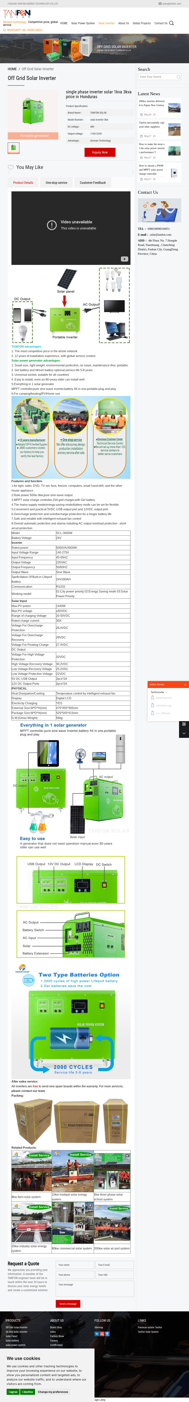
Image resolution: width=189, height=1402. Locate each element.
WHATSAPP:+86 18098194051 (25, 30)
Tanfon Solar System (148, 1331)
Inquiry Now (100, 152)
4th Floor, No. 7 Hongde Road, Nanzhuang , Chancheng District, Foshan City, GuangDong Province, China (158, 247)
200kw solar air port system (112, 1248)
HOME (64, 23)
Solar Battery (12, 1340)
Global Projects (142, 23)
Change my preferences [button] (53, 1391)
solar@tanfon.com (171, 3)
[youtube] (102, 1333)
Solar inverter (107, 23)
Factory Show (57, 1336)
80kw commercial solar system (72, 1248)
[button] (131, 172)
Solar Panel (11, 1336)
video (53, 1331)
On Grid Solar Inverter (16, 1331)
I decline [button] (27, 1391)
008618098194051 (154, 228)
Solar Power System (83, 23)
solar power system (15, 1345)
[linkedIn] (96, 1333)
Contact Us (160, 23)
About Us (123, 23)
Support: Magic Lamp (94, 1399)
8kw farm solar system (26, 1197)
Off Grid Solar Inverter (17, 1327)
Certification (56, 1345)
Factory (54, 1340)
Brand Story (56, 1327)
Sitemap (98, 1327)
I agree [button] (13, 1391)
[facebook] (107, 1333)
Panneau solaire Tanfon (150, 1327)
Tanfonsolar (157, 692)
